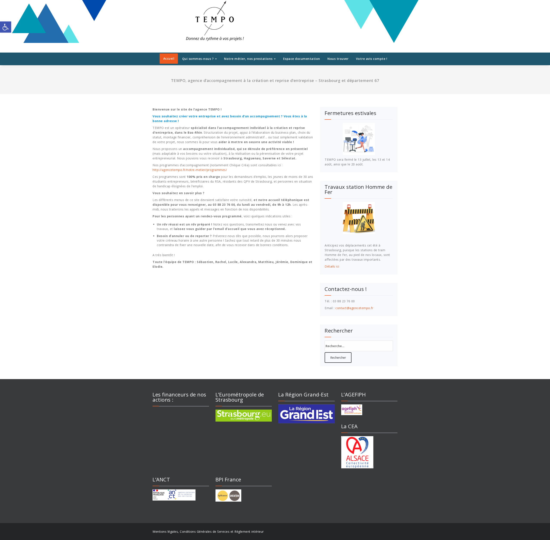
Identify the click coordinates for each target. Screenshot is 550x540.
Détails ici (332, 266)
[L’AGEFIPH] (369, 409)
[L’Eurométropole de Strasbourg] (243, 416)
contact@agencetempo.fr (354, 308)
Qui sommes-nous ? (198, 59)
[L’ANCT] (181, 495)
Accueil (168, 58)
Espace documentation (301, 59)
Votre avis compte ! (371, 59)
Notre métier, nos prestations (248, 59)
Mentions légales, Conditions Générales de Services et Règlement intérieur (208, 531)
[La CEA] (369, 452)
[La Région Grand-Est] (306, 413)
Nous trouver (337, 59)
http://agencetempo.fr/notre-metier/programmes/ (190, 170)
